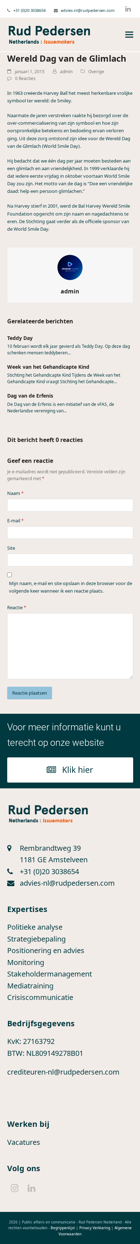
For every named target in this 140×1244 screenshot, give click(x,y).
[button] (129, 35)
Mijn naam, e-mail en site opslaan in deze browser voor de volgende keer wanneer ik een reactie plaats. (70, 587)
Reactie (16, 607)
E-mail (15, 520)
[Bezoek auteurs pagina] (70, 267)
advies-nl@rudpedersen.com (88, 10)
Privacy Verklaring (94, 1227)
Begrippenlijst (63, 1227)
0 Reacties (25, 78)
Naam (15, 493)
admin (66, 71)
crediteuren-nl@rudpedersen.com (63, 1072)
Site (11, 548)
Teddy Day (20, 338)
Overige (96, 71)
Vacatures (23, 1142)
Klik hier (77, 769)
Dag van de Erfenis (30, 395)
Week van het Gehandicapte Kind (48, 366)
